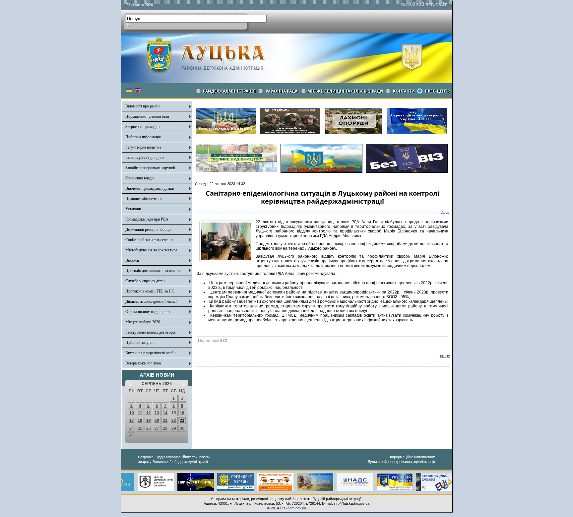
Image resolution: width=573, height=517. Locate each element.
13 (157, 413)
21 (165, 420)
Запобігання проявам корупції (150, 167)
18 (140, 420)
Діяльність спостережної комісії (151, 301)
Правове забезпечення (143, 198)
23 (182, 420)
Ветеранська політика (143, 363)
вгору (445, 356)
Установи (133, 209)
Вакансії (132, 260)
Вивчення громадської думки (149, 188)
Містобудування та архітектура (151, 250)
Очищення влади (139, 178)
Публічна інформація (143, 137)
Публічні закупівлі (141, 342)
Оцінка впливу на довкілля (147, 311)
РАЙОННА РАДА (281, 91)
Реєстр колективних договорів (150, 332)
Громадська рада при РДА (146, 219)
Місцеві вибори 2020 (142, 322)
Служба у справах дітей (144, 281)
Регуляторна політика (143, 147)
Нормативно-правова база (147, 116)
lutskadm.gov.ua (293, 508)
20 (157, 420)
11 (140, 413)
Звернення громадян (142, 126)
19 (148, 420)
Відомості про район (142, 106)
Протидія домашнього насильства (153, 270)
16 (182, 413)
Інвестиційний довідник (144, 157)
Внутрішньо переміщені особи (150, 353)
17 (131, 420)
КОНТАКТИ (404, 91)
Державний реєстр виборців (148, 229)
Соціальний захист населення (149, 239)
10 (131, 413)
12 (148, 413)
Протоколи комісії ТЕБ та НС (149, 291)
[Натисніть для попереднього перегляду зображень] (226, 260)
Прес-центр (437, 91)
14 (165, 413)
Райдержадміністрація (229, 91)
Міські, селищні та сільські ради (345, 91)
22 (173, 420)
